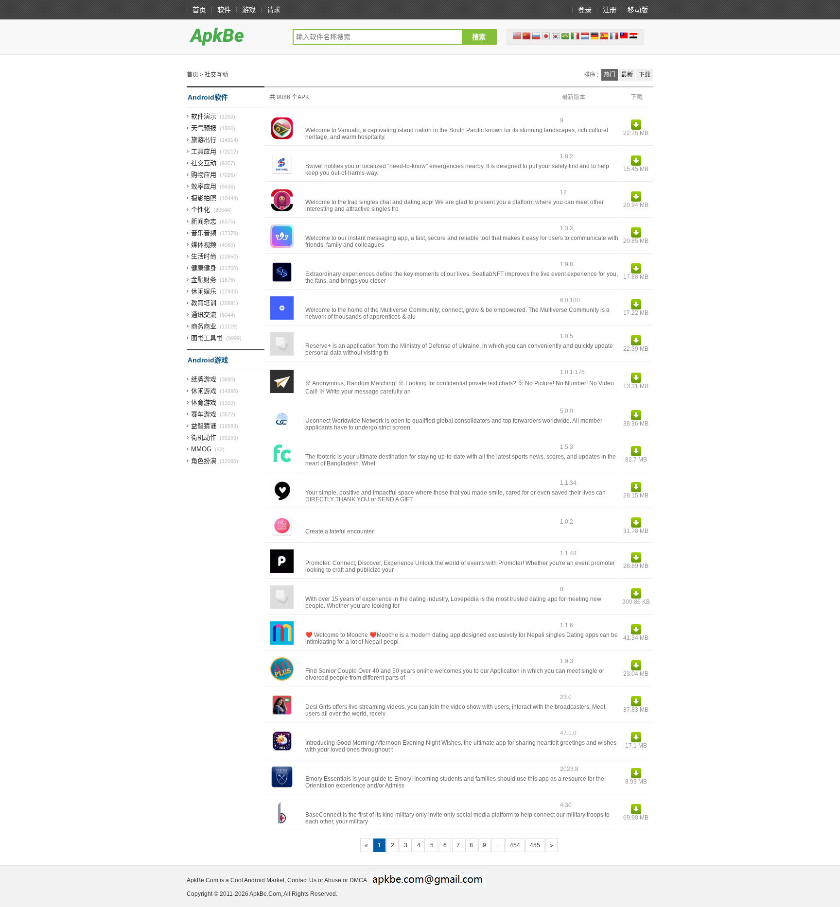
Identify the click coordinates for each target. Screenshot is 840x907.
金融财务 (203, 279)
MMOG (201, 449)
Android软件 (208, 97)
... (498, 845)
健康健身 (203, 268)
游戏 (249, 10)
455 (535, 845)
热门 (609, 74)
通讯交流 (203, 314)
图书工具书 (207, 338)
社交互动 (203, 163)
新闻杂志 (203, 221)
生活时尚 (203, 256)
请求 (273, 10)
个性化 (200, 209)
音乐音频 (203, 233)
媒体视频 (203, 244)
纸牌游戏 (203, 379)
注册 (609, 10)
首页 (199, 10)
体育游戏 (203, 402)
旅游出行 (203, 139)
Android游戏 (208, 360)
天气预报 (203, 128)
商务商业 (203, 326)
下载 (644, 74)
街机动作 (203, 437)
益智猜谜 (203, 425)
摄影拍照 (203, 198)
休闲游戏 (203, 390)
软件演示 (203, 116)
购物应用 (203, 174)
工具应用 (203, 151)
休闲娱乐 (203, 291)
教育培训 (203, 303)
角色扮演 (203, 460)
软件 (224, 10)
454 (515, 845)
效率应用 (203, 186)
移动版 (638, 10)
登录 (585, 10)
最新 (627, 74)
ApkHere (235, 36)
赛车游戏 (203, 414)
